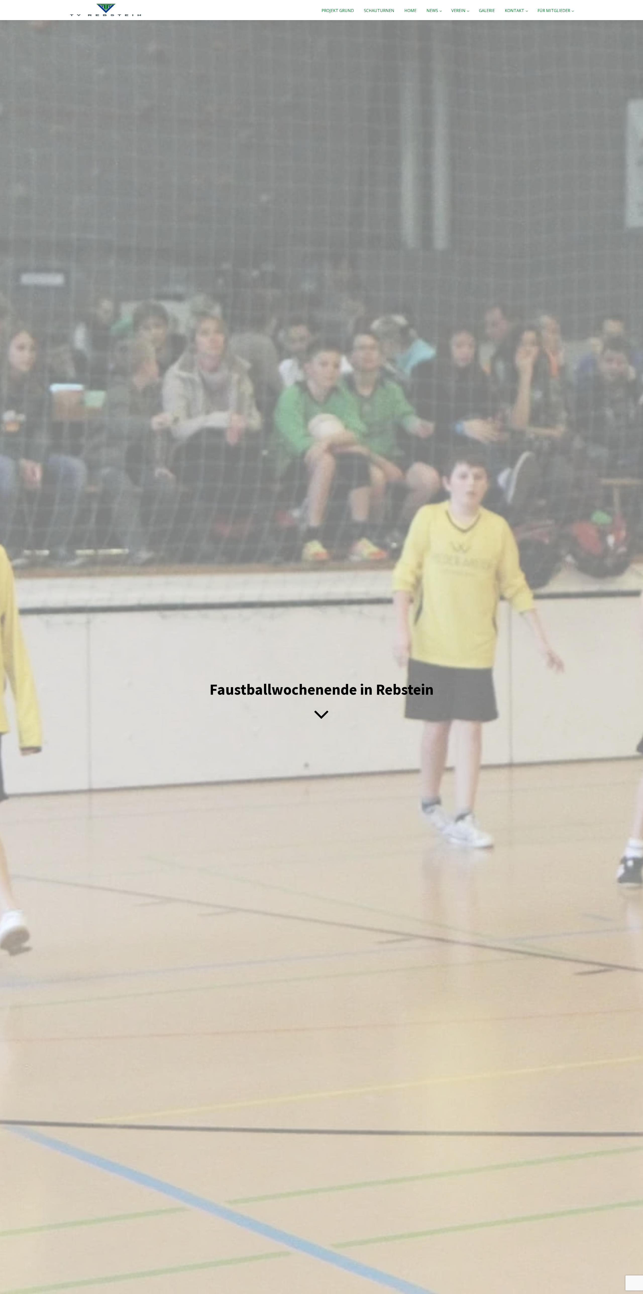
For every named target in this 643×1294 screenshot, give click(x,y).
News (432, 10)
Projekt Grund (338, 10)
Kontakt (514, 10)
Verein (458, 10)
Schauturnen (379, 10)
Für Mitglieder (554, 10)
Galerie (487, 10)
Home (410, 10)
